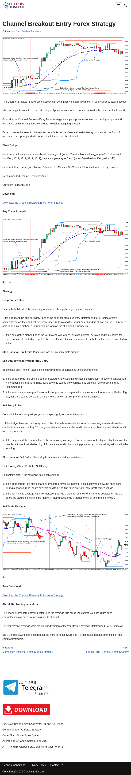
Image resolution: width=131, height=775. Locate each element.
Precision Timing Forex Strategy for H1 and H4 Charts (32, 724)
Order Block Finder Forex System (21, 735)
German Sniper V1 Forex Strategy (21, 729)
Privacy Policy (38, 765)
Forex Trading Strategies (28, 31)
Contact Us (56, 765)
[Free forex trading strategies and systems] (13, 5)
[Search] (125, 5)
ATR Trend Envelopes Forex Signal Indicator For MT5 (32, 746)
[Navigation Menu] (118, 5)
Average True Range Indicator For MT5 (24, 741)
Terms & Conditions (14, 765)
